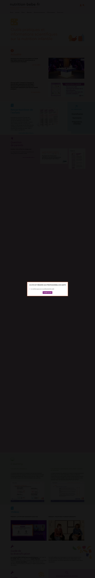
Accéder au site (47, 292)
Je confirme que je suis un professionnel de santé (42, 289)
